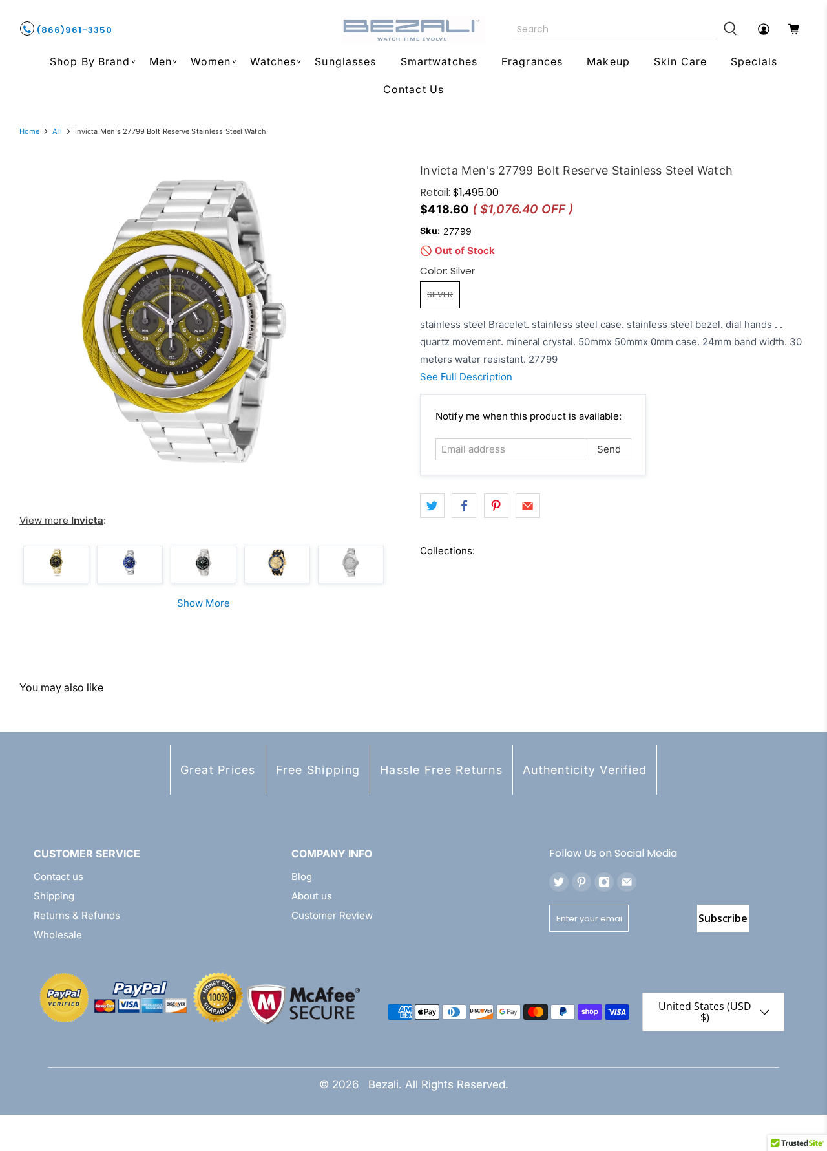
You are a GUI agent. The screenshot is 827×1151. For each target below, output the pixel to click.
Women (211, 61)
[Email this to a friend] (528, 505)
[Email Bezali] (626, 882)
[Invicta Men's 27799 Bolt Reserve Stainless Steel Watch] (184, 321)
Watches (273, 61)
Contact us (58, 876)
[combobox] (615, 29)
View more (61, 520)
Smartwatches (439, 61)
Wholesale (58, 935)
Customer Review (332, 915)
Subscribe (723, 918)
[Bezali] (413, 29)
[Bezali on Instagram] (604, 882)
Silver (440, 294)
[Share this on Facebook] (464, 505)
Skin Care (680, 61)
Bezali (383, 1084)
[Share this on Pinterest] (496, 505)
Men (160, 61)
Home (29, 131)
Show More (203, 603)
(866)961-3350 (73, 30)
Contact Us (413, 89)
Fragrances (532, 61)
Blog (301, 876)
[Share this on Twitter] (432, 505)
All (56, 131)
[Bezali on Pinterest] (581, 882)
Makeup (608, 61)
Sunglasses (345, 61)
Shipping (54, 896)
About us (311, 896)
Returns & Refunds (77, 915)
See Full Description (466, 377)
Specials (754, 61)
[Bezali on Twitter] (559, 882)
